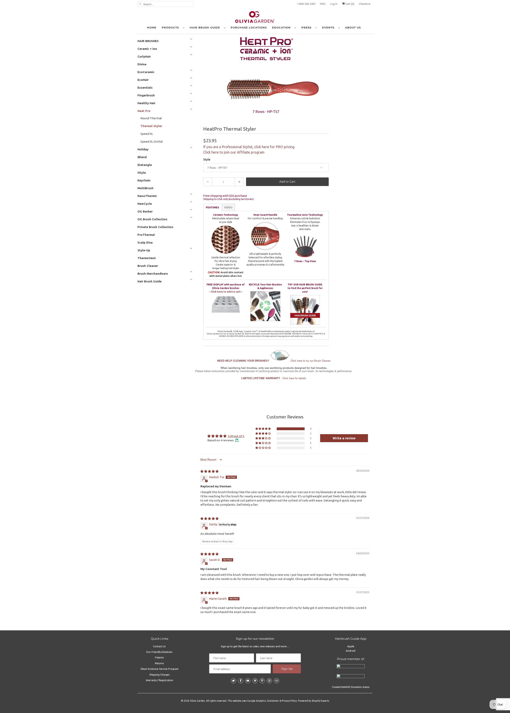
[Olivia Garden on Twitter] (233, 680)
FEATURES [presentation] (212, 207)
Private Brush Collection (155, 227)
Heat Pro (143, 111)
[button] (263, 428)
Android (350, 650)
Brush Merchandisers (152, 273)
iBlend (142, 157)
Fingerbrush (146, 95)
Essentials (145, 87)
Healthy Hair (146, 103)
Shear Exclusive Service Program (159, 668)
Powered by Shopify (309, 700)
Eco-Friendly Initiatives (159, 651)
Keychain (143, 180)
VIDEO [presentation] (228, 207)
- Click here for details (273, 378)
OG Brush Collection (152, 219)
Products (171, 27)
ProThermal (146, 234)
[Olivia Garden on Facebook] (240, 680)
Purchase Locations (249, 27)
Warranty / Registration (159, 680)
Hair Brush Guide (206, 27)
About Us (353, 27)
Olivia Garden (197, 700)
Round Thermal (151, 118)
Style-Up (143, 250)
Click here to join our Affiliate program (234, 152)
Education (282, 27)
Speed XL (146, 133)
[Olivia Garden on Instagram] (269, 680)
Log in (333, 3)
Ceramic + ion (147, 48)
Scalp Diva (145, 242)
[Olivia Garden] (255, 18)
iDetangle (144, 164)
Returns (159, 663)
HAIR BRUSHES (148, 41)
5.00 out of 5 (236, 436)
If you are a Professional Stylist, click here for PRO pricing (248, 147)
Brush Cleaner (147, 265)
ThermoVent (146, 258)
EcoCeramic (145, 72)
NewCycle (144, 203)
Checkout (365, 3)
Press (307, 27)
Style (206, 159)
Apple (350, 646)
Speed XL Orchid (151, 141)
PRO (323, 3)
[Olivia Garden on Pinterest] (262, 680)
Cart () (349, 3)
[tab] (212, 207)
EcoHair (143, 79)
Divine (141, 64)
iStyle (141, 172)
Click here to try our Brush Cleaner (274, 360)
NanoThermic (147, 196)
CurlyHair (144, 56)
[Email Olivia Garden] (276, 680)
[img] (209, 471)
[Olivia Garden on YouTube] (247, 680)
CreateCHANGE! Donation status (351, 687)
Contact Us (159, 646)
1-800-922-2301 (306, 3)
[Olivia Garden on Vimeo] (255, 680)
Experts (325, 700)
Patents (159, 657)
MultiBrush (145, 188)
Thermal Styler (151, 126)
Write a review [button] (344, 438)
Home (151, 27)
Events (329, 27)
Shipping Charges (159, 674)
